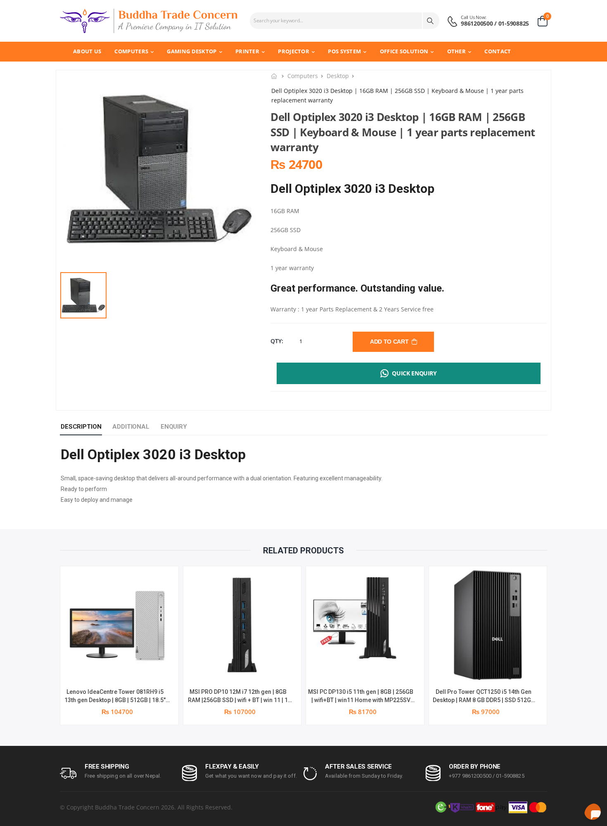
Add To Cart (390, 341)
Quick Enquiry (414, 373)
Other (456, 51)
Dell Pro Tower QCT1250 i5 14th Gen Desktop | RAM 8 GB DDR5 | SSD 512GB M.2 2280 (484, 699)
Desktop (338, 76)
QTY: (276, 341)
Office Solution (404, 51)
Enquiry (174, 426)
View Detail (119, 669)
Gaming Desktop (191, 51)
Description (81, 426)
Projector (293, 51)
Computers (131, 51)
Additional (130, 426)
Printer (247, 51)
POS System (344, 51)
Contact (497, 51)
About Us (87, 51)
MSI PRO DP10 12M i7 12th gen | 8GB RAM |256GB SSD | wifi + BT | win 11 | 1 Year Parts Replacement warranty (238, 699)
